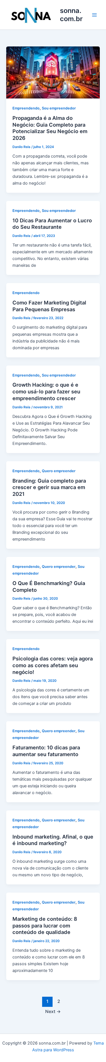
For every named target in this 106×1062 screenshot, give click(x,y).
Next (53, 1011)
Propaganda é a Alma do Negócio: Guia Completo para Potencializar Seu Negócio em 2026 (49, 128)
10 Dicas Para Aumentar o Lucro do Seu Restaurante (52, 223)
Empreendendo (26, 108)
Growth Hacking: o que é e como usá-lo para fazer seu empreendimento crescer (46, 391)
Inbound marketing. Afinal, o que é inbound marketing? (52, 840)
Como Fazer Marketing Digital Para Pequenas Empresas (49, 305)
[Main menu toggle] (94, 15)
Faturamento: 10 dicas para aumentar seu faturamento (46, 750)
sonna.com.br (71, 14)
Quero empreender (58, 471)
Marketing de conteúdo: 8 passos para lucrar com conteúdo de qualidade (44, 925)
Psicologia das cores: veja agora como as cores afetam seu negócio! (52, 665)
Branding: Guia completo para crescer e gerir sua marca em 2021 (49, 487)
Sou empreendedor (59, 108)
